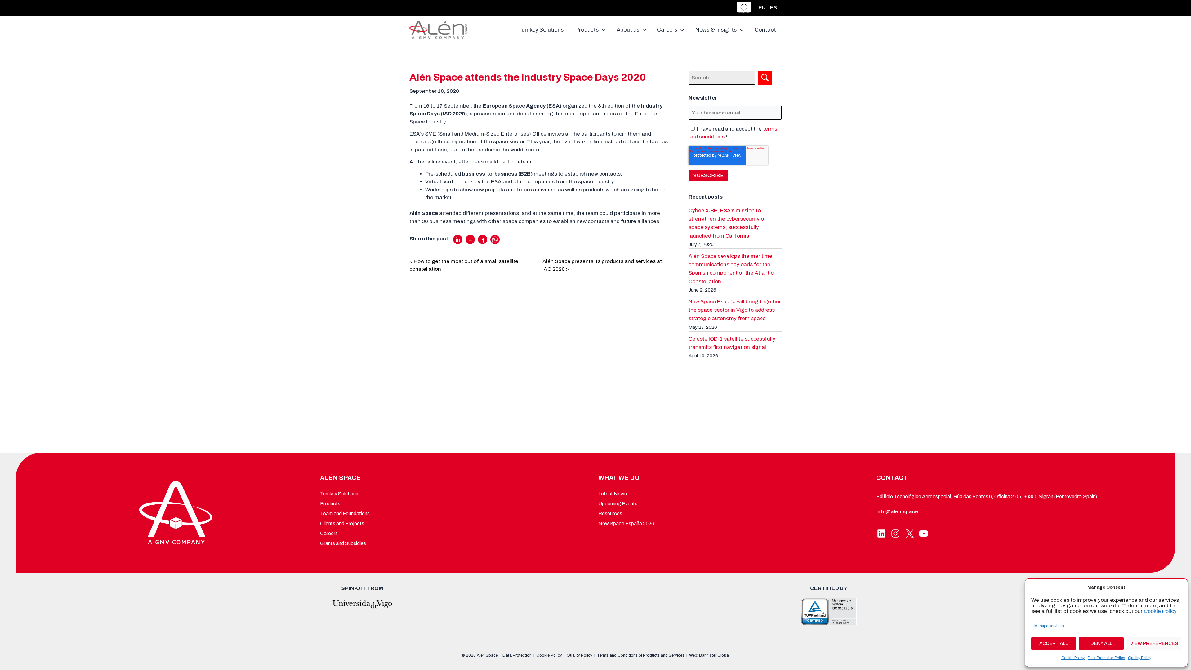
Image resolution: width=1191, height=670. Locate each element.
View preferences (1154, 643)
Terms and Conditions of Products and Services (641, 655)
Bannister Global (714, 655)
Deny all (1101, 643)
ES (773, 8)
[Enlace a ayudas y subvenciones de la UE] (744, 7)
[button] (602, 29)
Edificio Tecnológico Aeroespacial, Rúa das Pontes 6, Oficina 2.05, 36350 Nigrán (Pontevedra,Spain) (986, 496)
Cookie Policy (1160, 611)
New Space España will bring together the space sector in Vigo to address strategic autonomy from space (735, 310)
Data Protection (517, 655)
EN (762, 8)
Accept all (1053, 643)
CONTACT (892, 477)
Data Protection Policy (1106, 658)
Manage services (1049, 626)
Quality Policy (1139, 658)
